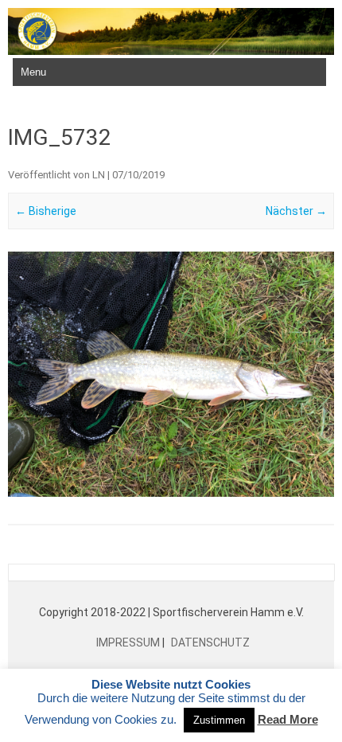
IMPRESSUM (129, 642)
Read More (288, 719)
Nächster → (296, 211)
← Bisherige (45, 211)
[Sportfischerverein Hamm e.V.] (171, 51)
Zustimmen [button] (219, 720)
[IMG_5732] (171, 374)
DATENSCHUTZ (209, 642)
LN (98, 175)
